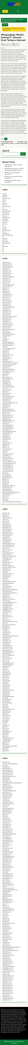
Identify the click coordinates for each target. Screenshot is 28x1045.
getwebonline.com (6, 615)
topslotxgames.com (7, 557)
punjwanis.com (6, 762)
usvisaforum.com (6, 299)
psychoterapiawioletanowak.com (10, 950)
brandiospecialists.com (8, 573)
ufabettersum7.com (7, 980)
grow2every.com (6, 414)
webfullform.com (6, 538)
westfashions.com (6, 637)
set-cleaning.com (6, 474)
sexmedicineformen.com (8, 955)
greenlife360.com (6, 527)
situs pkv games (6, 230)
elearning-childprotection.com (9, 602)
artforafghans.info (6, 674)
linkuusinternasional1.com (8, 329)
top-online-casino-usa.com (8, 567)
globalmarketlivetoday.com (9, 410)
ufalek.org (4, 886)
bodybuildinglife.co (6, 891)
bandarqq (4, 195)
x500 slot (19, 1014)
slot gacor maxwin (5, 1016)
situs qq (4, 193)
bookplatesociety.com (7, 324)
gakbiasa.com (5, 743)
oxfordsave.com (6, 822)
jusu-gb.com (5, 765)
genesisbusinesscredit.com (9, 624)
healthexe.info (5, 677)
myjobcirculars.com (7, 554)
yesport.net (5, 814)
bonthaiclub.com (6, 321)
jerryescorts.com (6, 869)
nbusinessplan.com (7, 525)
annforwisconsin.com (7, 286)
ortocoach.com (6, 944)
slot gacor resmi (17, 1021)
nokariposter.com (6, 588)
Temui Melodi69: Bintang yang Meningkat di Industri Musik (7, 143)
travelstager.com (6, 640)
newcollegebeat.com (7, 294)
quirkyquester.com (6, 953)
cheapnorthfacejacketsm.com (9, 316)
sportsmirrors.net (6, 862)
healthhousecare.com (7, 415)
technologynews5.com (7, 454)
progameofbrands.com (8, 546)
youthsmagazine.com (7, 842)
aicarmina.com (5, 283)
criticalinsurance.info (7, 586)
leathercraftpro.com (7, 937)
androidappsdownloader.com (9, 592)
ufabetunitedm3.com (7, 985)
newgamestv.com (6, 859)
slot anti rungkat (18, 1018)
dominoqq (4, 238)
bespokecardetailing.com (8, 343)
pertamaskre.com (6, 781)
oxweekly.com (5, 634)
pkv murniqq (18, 1022)
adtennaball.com (6, 577)
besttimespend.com (7, 928)
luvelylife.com (5, 629)
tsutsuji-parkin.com (7, 358)
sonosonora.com (6, 327)
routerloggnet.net (6, 559)
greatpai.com (5, 367)
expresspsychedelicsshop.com (9, 402)
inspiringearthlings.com (7, 426)
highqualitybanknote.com (8, 420)
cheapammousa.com (7, 361)
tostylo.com (5, 816)
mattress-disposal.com (8, 888)
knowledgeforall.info (7, 605)
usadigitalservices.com (7, 608)
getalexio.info (5, 921)
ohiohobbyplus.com (7, 310)
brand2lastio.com (6, 607)
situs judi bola (4, 1014)
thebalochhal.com (6, 272)
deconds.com (5, 498)
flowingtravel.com (6, 570)
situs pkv (4, 203)
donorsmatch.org (6, 715)
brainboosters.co (6, 278)
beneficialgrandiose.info (8, 696)
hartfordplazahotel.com (8, 738)
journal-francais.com (7, 658)
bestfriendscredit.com (7, 345)
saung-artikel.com (6, 826)
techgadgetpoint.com (7, 873)
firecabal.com (5, 407)
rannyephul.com (6, 644)
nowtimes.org (5, 717)
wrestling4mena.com (7, 604)
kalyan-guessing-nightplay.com (10, 589)
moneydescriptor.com (7, 840)
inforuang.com (5, 626)
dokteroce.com (6, 656)
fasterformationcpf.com (8, 808)
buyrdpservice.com (7, 813)
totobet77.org (5, 974)
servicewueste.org (6, 549)
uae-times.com (6, 513)
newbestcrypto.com (7, 821)
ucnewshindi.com (6, 789)
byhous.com (5, 736)
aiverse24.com (6, 482)
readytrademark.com (7, 468)
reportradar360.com (7, 645)
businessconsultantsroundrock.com (11, 492)
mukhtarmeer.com (6, 438)
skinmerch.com (5, 297)
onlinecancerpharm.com (8, 885)
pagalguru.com (6, 444)
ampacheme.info (6, 685)
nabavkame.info (6, 741)
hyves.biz (4, 723)
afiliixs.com (5, 375)
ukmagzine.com (6, 798)
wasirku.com (5, 667)
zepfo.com (4, 452)
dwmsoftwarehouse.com (8, 396)
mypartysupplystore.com (8, 284)
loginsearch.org (6, 712)
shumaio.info (5, 706)
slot (6, 139)
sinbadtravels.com (6, 797)
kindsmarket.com (6, 628)
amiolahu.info (5, 683)
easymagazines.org (7, 933)
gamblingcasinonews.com (8, 543)
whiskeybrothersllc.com (8, 998)
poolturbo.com (5, 671)
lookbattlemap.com (7, 811)
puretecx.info (5, 679)
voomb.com (5, 872)
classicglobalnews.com (8, 493)
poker (3, 201)
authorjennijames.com (7, 355)
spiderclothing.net (6, 332)
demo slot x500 (7, 1019)
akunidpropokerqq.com (7, 342)
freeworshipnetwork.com (8, 371)
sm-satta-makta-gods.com (9, 461)
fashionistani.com (6, 404)
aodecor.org (5, 714)
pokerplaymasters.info (7, 773)
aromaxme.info (6, 688)
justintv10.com (5, 660)
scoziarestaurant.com (7, 471)
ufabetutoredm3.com (7, 990)
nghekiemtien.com (6, 666)
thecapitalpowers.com (7, 968)
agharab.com (5, 359)
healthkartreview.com (7, 417)
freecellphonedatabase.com (9, 790)
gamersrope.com (6, 792)
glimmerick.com (6, 291)
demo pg (4, 224)
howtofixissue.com (7, 535)
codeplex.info (5, 339)
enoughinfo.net (6, 725)
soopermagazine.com (7, 465)
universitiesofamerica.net (8, 545)
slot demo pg (5, 212)
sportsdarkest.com (7, 845)
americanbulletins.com (7, 379)
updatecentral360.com (7, 910)
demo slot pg (5, 214)
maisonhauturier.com (7, 433)
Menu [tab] (5, 11)
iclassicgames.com (6, 824)
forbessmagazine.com (7, 409)
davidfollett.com (6, 292)
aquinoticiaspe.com (7, 832)
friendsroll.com (5, 331)
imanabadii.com (6, 747)
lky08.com (4, 618)
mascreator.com (6, 434)
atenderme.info (6, 691)
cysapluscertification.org (8, 709)
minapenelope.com (7, 305)
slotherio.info (5, 707)
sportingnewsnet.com (7, 851)
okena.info (4, 340)
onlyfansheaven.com (7, 616)
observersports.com (7, 829)
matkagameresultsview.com (9, 581)
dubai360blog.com (6, 878)
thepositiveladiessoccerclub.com (10, 363)
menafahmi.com (6, 436)
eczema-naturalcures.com (8, 348)
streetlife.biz (5, 722)
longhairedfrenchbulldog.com (9, 834)
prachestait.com (6, 672)
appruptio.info (5, 750)
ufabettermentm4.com (7, 979)
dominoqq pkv (5, 233)
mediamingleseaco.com (8, 663)
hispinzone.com (6, 564)
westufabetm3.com (7, 996)
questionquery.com (7, 650)
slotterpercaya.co (6, 958)
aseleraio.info (5, 915)
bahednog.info (5, 778)
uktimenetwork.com (7, 264)
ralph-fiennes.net (6, 620)
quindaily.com (5, 479)
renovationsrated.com (7, 470)
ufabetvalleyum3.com (7, 993)
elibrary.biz (5, 347)
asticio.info (5, 917)
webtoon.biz (5, 846)
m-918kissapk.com (7, 739)
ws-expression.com (7, 449)
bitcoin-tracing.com (7, 489)
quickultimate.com (6, 952)
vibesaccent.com (6, 275)
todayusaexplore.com (7, 267)
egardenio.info (5, 918)
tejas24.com (5, 669)
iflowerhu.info (5, 744)
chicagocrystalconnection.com (9, 746)
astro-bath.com (6, 350)
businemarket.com (6, 837)
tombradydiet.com (6, 320)
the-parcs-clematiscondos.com (10, 763)
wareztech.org (5, 800)
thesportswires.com (7, 848)
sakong (4, 200)
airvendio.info (5, 675)
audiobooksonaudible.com (8, 485)
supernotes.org (6, 907)
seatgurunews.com (7, 335)
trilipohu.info (5, 749)
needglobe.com (6, 942)
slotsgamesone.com (7, 562)
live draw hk (5, 220)
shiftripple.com (5, 956)
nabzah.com (5, 578)
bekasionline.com (6, 524)
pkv (3, 236)
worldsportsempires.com (8, 909)
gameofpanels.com (7, 591)
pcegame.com (5, 446)
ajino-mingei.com (6, 313)
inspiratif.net (5, 516)
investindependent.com (8, 428)
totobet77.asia (6, 972)
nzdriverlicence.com (7, 442)
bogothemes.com (6, 311)
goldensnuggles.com (7, 810)
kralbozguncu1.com (7, 430)
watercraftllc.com (6, 372)
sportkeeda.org (6, 926)
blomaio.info (5, 698)
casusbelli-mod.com (7, 323)
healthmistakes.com (7, 899)
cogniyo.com (5, 931)
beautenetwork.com (7, 487)
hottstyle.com (5, 423)
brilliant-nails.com (6, 653)
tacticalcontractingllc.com (8, 966)
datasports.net (6, 864)
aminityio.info (5, 682)
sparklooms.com (6, 964)
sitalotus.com (5, 905)
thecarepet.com (6, 767)
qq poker (24, 1024)
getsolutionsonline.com (8, 583)
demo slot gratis (6, 211)
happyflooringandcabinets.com (10, 889)
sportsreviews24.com (7, 877)
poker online (5, 241)
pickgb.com (5, 897)
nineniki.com (5, 572)
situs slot (3, 1013)
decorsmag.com (6, 541)
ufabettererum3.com (7, 977)
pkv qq (4, 232)
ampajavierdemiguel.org (8, 276)
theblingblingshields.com (8, 856)
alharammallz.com (6, 377)
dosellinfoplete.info (7, 699)
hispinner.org (5, 584)
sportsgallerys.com (7, 861)
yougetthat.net (6, 818)
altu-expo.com (5, 353)
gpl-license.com (6, 412)
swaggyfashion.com (7, 647)
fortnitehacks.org (6, 711)
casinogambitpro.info (7, 771)
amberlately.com (6, 280)
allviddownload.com (7, 540)
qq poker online (16, 1010)
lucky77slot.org (6, 880)
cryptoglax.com (6, 308)
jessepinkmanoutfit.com (8, 803)
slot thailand (22, 1013)
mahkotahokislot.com (7, 883)
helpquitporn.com (6, 418)
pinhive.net (5, 727)
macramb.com (5, 631)
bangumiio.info (5, 693)
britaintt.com (5, 497)
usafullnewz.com (6, 262)
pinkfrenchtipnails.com (7, 857)
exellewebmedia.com (7, 794)
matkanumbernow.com (8, 553)
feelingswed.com (6, 406)
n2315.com (5, 613)
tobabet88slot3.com (7, 969)
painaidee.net (5, 843)
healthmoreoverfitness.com (9, 556)
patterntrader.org (6, 902)
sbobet (5, 1030)
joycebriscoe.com (6, 281)
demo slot (4, 197)
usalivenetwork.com (7, 786)
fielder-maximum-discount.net (9, 621)
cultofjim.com (5, 289)
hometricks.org (6, 936)
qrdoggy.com (5, 893)
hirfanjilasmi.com (6, 934)
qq (3, 225)
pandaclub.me (5, 733)
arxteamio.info (5, 920)
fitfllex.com (5, 623)
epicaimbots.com (6, 399)
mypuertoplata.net (7, 532)
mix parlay (17, 1030)
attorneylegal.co (6, 870)
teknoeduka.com (6, 455)
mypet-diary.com (6, 632)
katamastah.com (6, 912)
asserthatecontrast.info (8, 690)
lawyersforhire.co (6, 835)
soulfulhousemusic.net (7, 963)
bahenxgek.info (6, 779)
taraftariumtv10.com (7, 648)
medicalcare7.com (6, 575)
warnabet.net (5, 728)
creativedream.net (6, 612)
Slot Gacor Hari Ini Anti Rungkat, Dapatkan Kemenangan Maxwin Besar (12, 20)
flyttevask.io (5, 734)
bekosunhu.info (6, 695)
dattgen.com (5, 391)
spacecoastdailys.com (7, 466)
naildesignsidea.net (7, 366)
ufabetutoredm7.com (7, 992)
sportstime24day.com (7, 853)
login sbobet (10, 1030)
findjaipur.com (5, 288)
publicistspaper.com (7, 477)
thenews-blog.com (7, 457)
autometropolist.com (7, 385)
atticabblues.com (6, 383)
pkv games (5, 246)
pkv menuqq (11, 1022)
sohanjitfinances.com (7, 961)
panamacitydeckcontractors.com (10, 636)
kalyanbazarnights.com (8, 565)
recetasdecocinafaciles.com (9, 364)
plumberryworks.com (7, 948)
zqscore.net (5, 913)
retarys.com (5, 806)
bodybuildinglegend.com (8, 652)
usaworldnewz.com (7, 265)
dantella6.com (5, 561)
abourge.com (5, 374)
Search (5, 150)
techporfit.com (5, 522)
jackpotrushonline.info (7, 787)
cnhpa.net (4, 904)
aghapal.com (5, 351)
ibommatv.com (6, 521)
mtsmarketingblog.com (8, 664)
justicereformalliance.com (8, 307)
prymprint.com (5, 924)
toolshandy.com (6, 639)
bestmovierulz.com (7, 300)
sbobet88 (4, 219)
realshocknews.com (7, 896)
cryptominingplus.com (7, 830)
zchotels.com (5, 450)
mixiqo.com (5, 940)
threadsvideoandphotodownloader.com (12, 783)
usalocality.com (6, 268)
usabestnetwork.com (7, 802)
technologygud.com (7, 894)
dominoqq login (12, 1014)
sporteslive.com (6, 854)
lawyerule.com (5, 661)
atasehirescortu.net (7, 865)
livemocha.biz (5, 720)
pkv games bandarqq (7, 235)
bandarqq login (6, 217)
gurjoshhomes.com (7, 318)
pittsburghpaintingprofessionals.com (11, 947)
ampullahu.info (5, 687)
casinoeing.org (5, 719)
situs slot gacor (14, 1016)
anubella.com (5, 484)
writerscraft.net (6, 600)
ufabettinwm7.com (7, 982)
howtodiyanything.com (7, 425)
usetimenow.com (6, 594)
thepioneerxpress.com (7, 533)
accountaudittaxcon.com (8, 923)
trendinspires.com (6, 642)
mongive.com (5, 580)
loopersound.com (6, 304)
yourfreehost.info (6, 315)
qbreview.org (5, 548)
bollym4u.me (5, 730)
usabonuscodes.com (7, 460)
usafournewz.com (6, 270)
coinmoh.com (5, 388)
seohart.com (5, 473)
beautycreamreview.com (8, 387)
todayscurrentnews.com (8, 971)
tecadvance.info (6, 680)
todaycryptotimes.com (7, 458)
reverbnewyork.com (7, 296)
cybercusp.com (6, 495)
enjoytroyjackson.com (7, 398)
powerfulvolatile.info (7, 703)
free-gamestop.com (7, 795)
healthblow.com (6, 596)
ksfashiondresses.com (7, 901)
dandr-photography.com (8, 655)
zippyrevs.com (5, 551)
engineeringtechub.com (8, 867)
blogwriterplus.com (7, 768)
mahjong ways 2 (8, 1021)
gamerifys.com (6, 514)
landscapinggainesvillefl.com (9, 431)
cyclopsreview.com (7, 390)
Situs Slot (5, 24)
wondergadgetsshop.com (8, 334)
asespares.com (6, 380)
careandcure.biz (6, 929)
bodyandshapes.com (7, 490)
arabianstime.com (6, 382)
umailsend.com (6, 805)
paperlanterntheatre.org (8, 369)
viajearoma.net (6, 356)
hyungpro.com (5, 850)
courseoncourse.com (7, 774)
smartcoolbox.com (6, 960)
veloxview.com (6, 995)
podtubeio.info (5, 701)
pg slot (24, 1014)
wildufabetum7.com (7, 1000)
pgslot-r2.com (5, 447)
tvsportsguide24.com (7, 875)
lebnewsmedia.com (7, 326)
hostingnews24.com (7, 422)
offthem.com (5, 519)
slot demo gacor (6, 206)
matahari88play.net (7, 838)
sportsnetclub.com (6, 819)
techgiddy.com (5, 784)
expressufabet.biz (6, 530)
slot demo (4, 209)
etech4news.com (6, 401)
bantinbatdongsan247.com (9, 776)
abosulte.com (5, 481)
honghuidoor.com (6, 569)
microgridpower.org (7, 939)
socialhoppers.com (6, 610)
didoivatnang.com (6, 393)
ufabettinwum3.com (7, 984)
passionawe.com (6, 945)
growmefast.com (6, 881)
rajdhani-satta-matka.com (8, 599)
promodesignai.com (7, 476)
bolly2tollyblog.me (6, 731)
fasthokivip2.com (6, 827)
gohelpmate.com (6, 597)
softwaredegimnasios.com (9, 463)
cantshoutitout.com (7, 529)
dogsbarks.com (6, 394)
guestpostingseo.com (7, 770)
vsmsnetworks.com (7, 517)
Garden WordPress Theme (11, 1041)
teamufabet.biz (6, 537)
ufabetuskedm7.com (7, 988)
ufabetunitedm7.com (7, 987)
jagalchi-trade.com (6, 302)
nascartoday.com (6, 439)
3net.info (4, 337)
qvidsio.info (5, 704)
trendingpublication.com (8, 976)
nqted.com (5, 441)
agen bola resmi (6, 198)
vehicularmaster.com (7, 273)
